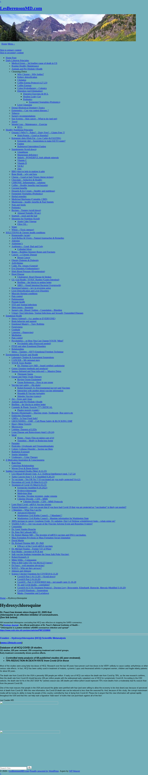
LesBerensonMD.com (21, 8)
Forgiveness (17, 327)
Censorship (17, 526)
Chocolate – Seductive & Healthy (27, 180)
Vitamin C (22, 160)
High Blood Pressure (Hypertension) (28, 271)
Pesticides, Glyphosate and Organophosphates (33, 446)
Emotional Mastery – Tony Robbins (28, 324)
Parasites (16, 443)
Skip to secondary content (12, 52)
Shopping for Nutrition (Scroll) (26, 218)
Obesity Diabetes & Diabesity (25, 260)
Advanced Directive (26, 512)
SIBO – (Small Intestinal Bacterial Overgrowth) (39, 285)
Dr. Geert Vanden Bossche (24, 529)
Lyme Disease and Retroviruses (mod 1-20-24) (33, 432)
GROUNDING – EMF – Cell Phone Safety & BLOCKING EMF (42, 421)
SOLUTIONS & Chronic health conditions (25, 232)
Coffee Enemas (24, 85)
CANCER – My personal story (26, 360)
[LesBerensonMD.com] (68, 40)
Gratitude (16, 329)
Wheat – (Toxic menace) (23, 229)
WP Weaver (74, 771)
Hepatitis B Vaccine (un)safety (31, 393)
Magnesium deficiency (27, 155)
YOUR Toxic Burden (22, 363)
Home (4, 44)
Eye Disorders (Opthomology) (25, 268)
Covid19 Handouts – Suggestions (32, 590)
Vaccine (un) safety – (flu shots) (26, 385)
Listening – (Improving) (22, 332)
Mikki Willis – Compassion (24, 560)
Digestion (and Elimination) (30, 91)
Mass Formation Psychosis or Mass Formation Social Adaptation (41, 537)
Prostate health (18, 302)
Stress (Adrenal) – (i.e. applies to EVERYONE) (33, 318)
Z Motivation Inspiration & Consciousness (25, 460)
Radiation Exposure (21, 451)
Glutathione (22, 152)
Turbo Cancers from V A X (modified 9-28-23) (33, 476)
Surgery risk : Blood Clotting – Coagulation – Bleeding (37, 310)
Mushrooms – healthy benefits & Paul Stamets (33, 202)
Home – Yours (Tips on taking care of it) (35, 438)
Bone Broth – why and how (24, 174)
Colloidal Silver (24, 249)
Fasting (20, 143)
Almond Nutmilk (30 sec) (29, 213)
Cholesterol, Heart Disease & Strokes (34, 277)
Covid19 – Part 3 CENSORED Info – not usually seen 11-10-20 (46, 582)
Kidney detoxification (27, 77)
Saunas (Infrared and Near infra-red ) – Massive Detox (36, 371)
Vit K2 (20, 166)
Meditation (16, 335)
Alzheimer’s (17, 243)
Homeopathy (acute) (21, 235)
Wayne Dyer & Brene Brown (25, 468)
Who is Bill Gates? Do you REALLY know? (32, 562)
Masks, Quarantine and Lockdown (33, 593)
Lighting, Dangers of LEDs (24, 429)
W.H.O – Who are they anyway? (27, 568)
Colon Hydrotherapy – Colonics (32, 88)
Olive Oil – (22, 224)
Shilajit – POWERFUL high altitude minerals (38, 157)
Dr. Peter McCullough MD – (25, 532)
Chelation (21, 80)
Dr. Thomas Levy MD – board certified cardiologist (40, 365)
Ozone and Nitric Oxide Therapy (27, 377)
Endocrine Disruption (21, 415)
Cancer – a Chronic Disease (24, 254)
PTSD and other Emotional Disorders (29, 346)
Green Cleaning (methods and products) (30, 368)
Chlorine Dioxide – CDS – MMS (32, 499)
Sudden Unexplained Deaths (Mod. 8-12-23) (26, 471)
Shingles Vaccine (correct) (29, 396)
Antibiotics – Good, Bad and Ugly (27, 246)
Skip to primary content (10, 50)
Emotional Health (14, 316)
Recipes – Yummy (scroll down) (26, 210)
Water (14, 227)
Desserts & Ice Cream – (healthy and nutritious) (33, 191)
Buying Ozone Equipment (29, 379)
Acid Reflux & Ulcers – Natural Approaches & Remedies (38, 238)
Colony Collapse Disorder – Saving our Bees (32, 449)
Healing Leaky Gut (32, 96)
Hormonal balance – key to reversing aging (31, 288)
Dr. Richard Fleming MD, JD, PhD (28, 543)
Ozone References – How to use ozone (35, 382)
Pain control (17, 296)
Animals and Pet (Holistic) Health (27, 69)
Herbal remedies (19, 196)
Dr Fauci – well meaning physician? (28, 565)
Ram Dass (16, 463)
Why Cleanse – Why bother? (30, 74)
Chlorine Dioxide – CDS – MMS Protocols (43, 501)
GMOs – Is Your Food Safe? (25, 418)
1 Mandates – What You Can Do (26, 510)
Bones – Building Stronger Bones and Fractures (33, 252)
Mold (14, 435)
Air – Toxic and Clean (22, 399)
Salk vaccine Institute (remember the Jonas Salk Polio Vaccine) (40, 554)
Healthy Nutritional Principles (19, 130)
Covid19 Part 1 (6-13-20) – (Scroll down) (36, 576)
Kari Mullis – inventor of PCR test (27, 551)
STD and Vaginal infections (24, 304)
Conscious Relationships (23, 465)
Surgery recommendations (23, 116)
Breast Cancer (23, 257)
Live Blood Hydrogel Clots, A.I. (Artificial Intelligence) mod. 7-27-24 (43, 474)
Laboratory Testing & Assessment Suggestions (33, 357)
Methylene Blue (24, 493)
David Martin (18, 540)
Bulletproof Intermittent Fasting (31, 146)
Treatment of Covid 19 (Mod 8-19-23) (29, 485)
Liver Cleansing (24, 105)
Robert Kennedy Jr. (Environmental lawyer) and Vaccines (43, 388)
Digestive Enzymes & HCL (35, 94)
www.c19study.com (11, 642)
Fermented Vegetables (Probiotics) (44, 102)
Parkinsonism (18, 299)
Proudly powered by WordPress (44, 771)
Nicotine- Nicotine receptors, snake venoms (37, 496)
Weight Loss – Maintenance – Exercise (29, 124)
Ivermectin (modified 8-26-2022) (32, 487)
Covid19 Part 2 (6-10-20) (28, 579)
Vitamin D (22, 163)
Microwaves (17, 426)
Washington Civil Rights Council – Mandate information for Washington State (53, 518)
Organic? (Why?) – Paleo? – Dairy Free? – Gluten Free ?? (38, 132)
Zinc (19, 168)
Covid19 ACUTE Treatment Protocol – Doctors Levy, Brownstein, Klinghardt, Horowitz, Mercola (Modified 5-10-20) (71, 587)
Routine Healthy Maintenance (25, 66)
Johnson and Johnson (21, 571)
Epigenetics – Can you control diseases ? (30, 110)
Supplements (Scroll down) (24, 149)
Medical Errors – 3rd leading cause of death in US (34, 63)
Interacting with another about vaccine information (40, 390)
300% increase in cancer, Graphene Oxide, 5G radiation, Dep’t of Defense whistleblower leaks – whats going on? (63, 521)
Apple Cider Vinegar (26, 221)
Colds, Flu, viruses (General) (25, 266)
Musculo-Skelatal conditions (24, 293)
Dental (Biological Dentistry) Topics (28, 107)
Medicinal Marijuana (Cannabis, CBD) (29, 199)
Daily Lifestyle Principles (17, 60)
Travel (14, 121)
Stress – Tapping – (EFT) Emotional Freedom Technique (37, 352)
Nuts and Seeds (19, 205)
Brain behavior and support (24, 321)
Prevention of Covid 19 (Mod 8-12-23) (29, 482)
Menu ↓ (11, 44)
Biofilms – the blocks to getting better (34, 282)
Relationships (18, 349)
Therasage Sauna (25, 374)
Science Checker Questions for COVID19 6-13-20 (35, 574)
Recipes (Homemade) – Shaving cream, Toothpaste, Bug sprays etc (42, 413)
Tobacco (15, 113)
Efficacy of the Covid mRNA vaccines (35, 546)
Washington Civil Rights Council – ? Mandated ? (39, 515)
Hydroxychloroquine (26, 490)
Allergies (16, 241)
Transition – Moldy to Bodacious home (35, 440)
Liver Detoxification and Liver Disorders (30, 291)
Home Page (11, 57)
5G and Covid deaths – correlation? (33, 585)
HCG (19, 127)
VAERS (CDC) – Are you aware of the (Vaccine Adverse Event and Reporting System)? (52, 524)
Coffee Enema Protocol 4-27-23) (32, 82)
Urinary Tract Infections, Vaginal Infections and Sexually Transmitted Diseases (47, 313)
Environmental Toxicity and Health (22, 354)
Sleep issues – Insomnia (22, 307)
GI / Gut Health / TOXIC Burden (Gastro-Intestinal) (35, 279)
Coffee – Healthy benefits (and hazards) (30, 185)
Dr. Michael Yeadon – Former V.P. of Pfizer (31, 549)
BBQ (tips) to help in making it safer (28, 171)
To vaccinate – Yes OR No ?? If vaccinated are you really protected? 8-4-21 (46, 479)
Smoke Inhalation (20, 454)
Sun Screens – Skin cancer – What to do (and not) (34, 118)
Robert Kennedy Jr (20, 557)
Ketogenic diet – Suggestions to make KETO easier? (41, 141)
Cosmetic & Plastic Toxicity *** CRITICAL (32, 407)
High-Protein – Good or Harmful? (32, 135)
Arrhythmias (17, 263)
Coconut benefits (19, 188)
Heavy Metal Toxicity (22, 424)
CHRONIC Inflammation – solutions (28, 182)
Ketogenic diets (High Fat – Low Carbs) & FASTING (36, 138)
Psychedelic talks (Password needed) (34, 343)
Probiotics (27, 99)
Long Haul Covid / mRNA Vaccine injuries (31, 504)
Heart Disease (18, 274)
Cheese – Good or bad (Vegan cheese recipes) (32, 177)
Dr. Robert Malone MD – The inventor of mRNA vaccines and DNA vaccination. (49, 535)
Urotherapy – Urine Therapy (25, 457)
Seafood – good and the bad (24, 216)
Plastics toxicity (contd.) (28, 410)
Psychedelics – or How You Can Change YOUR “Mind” (38, 341)
